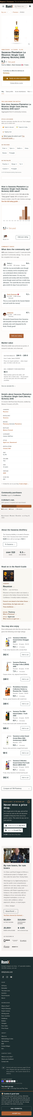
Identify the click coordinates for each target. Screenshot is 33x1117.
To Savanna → (10, 544)
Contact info (4, 1061)
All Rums (4, 985)
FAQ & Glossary (6, 1008)
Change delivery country (16, 83)
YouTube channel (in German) (14, 915)
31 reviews (22, 696)
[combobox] (20, 6)
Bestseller (4, 988)
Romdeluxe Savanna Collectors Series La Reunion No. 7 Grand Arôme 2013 (20, 689)
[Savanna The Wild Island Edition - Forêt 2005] (7, 716)
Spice (12, 148)
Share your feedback (7, 1059)
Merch (3, 998)
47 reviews (22, 647)
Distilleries (4, 1018)
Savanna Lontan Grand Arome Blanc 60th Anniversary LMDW (21, 738)
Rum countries (5, 1016)
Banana (4, 153)
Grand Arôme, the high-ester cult (14, 604)
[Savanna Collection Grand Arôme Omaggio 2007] (7, 642)
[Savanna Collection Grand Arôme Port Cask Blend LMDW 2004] (7, 765)
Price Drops (4, 1028)
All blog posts (5, 1013)
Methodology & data (7, 1038)
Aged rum (6, 442)
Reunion (5, 411)
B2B (2, 1043)
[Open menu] (3, 6)
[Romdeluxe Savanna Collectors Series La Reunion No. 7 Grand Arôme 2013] (7, 691)
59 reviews (22, 720)
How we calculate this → (8, 386)
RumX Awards (5, 995)
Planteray (6, 424)
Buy (3, 91)
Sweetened (5, 49)
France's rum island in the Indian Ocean (16, 601)
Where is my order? (7, 1056)
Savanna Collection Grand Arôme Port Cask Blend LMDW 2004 (21, 763)
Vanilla (19, 148)
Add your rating (23, 237)
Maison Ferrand (8, 430)
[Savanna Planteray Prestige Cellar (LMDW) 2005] (7, 667)
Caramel (5, 168)
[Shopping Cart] (30, 6)
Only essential (16, 1108)
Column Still (7, 448)
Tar (21, 164)
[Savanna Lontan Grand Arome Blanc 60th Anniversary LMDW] (7, 740)
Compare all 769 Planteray (16, 788)
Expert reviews (5, 1011)
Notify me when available (18, 78)
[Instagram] (7, 977)
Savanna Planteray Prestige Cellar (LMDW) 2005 (21, 664)
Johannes (10, 312)
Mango (14, 164)
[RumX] (9, 6)
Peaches (5, 164)
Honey (26, 148)
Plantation (18, 424)
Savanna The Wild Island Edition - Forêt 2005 (20, 714)
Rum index (4, 1026)
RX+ (2, 1048)
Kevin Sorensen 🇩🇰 (13, 294)
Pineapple (12, 153)
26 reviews (22, 745)
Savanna (5, 418)
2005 (4, 473)
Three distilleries (9, 607)
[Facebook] (3, 977)
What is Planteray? (10, 614)
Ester (4, 148)
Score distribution (20, 91)
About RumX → (11, 911)
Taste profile (9, 91)
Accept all (16, 1113)
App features (5, 1041)
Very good (11, 62)
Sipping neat (6, 132)
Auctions (3, 993)
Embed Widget (5, 1046)
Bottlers (3, 1021)
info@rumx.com (7, 972)
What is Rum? (5, 1006)
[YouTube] (11, 977)
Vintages (4, 1023)
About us (4, 1036)
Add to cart (25, 654)
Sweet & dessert (8, 127)
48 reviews (22, 770)
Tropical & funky (21, 127)
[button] (16, 31)
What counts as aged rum (12, 619)
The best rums (5, 990)
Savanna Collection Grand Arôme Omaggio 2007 (21, 640)
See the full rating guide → (10, 201)
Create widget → (24, 484)
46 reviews (22, 671)
